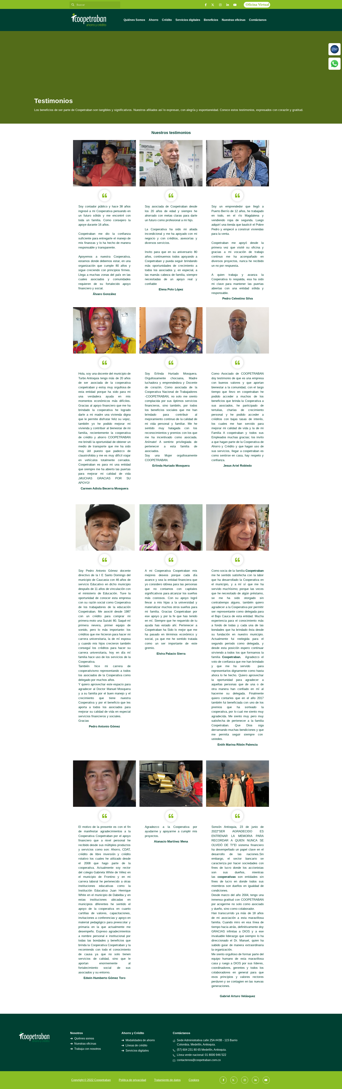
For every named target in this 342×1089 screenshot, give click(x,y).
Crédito (167, 19)
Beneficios (211, 19)
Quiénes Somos (134, 19)
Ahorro (153, 19)
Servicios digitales (187, 19)
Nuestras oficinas (233, 19)
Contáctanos (257, 19)
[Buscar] (72, 4)
